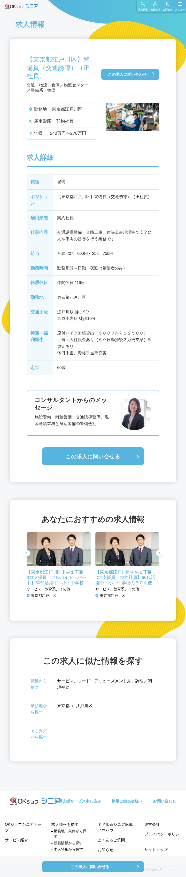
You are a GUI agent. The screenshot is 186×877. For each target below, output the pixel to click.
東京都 (63, 705)
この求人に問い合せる (93, 456)
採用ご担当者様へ (127, 801)
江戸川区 (84, 705)
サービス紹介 (16, 840)
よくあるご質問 (111, 840)
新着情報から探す (68, 843)
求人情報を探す (64, 824)
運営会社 (152, 824)
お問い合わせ (164, 801)
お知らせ (105, 850)
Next (159, 554)
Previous (26, 554)
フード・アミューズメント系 (104, 681)
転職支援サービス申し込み (78, 801)
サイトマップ (156, 850)
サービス (65, 681)
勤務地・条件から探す (70, 834)
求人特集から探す (68, 849)
